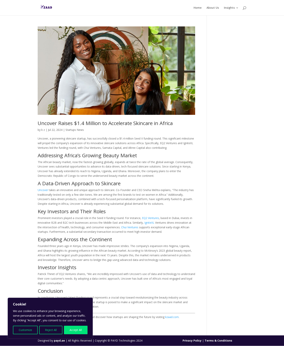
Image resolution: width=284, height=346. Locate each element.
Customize (25, 330)
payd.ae (60, 340)
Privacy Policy (192, 340)
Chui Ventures (129, 227)
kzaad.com (172, 317)
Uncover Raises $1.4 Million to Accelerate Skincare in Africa (105, 123)
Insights (229, 7)
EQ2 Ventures (150, 218)
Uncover (43, 190)
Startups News (74, 130)
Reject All (51, 330)
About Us (213, 7)
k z (43, 130)
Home (198, 7)
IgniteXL (149, 222)
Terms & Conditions (218, 340)
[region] (50, 318)
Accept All (76, 330)
